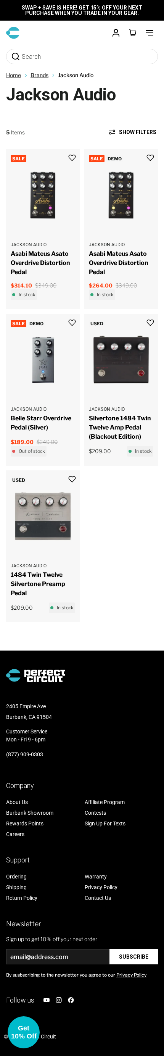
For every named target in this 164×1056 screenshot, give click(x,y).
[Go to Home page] (12, 33)
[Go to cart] (132, 32)
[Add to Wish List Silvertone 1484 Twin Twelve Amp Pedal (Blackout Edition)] (150, 323)
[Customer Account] (116, 32)
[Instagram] (59, 1000)
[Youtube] (46, 1000)
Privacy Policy (131, 975)
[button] (24, 1032)
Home (13, 75)
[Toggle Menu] (149, 32)
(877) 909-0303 (24, 754)
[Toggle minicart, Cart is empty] (132, 32)
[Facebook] (71, 1000)
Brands (39, 75)
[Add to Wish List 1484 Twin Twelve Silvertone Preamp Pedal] (72, 479)
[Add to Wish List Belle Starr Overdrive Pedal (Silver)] (72, 323)
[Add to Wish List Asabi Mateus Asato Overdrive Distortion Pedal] (72, 158)
